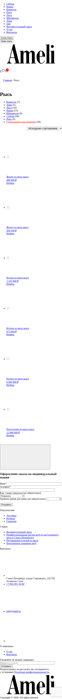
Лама (9, 21)
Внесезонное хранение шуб (21, 543)
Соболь (10, 4)
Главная (7, 80)
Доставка (11, 515)
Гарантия (11, 521)
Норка (9, 6)
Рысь (9, 12)
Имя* (3, 483)
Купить (10, 183)
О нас (9, 29)
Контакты (11, 32)
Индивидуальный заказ (19, 26)
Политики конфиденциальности (31, 672)
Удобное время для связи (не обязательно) (23, 499)
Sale (8, 23)
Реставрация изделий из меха (22, 540)
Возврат (10, 518)
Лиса (9, 15)
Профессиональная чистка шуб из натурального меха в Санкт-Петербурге (32, 536)
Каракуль (11, 9)
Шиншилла (12, 18)
